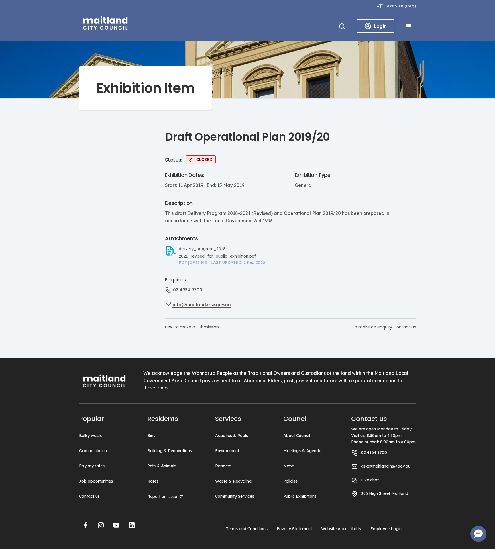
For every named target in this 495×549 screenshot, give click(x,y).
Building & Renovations (169, 450)
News (288, 465)
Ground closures (94, 450)
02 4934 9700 (187, 290)
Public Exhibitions (300, 496)
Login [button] (380, 26)
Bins (151, 435)
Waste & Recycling (233, 481)
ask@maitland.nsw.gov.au (385, 466)
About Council (296, 435)
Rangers (223, 465)
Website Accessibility (341, 528)
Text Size (393, 6)
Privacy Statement (294, 528)
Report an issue (162, 496)
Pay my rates (92, 465)
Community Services (234, 496)
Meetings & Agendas (303, 450)
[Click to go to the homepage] (105, 22)
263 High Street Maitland (384, 493)
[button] (85, 525)
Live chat (370, 480)
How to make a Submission (192, 327)
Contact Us (404, 327)
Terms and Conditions (247, 528)
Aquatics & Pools (231, 435)
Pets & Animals (161, 465)
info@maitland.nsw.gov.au (201, 304)
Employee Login (386, 528)
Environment (227, 450)
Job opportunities (96, 481)
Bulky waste (90, 435)
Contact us (89, 496)
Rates (152, 481)
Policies (290, 481)
